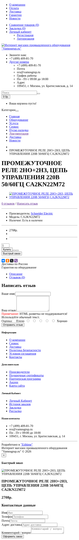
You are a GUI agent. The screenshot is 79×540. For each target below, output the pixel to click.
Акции (13, 382)
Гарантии (15, 15)
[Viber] (16, 260)
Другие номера (19, 61)
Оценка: (7, 321)
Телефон (7, 516)
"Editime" (27, 444)
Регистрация (25, 35)
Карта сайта (17, 385)
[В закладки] (14, 250)
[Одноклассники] (7, 260)
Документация (18, 133)
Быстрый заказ (11, 253)
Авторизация (25, 38)
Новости (15, 18)
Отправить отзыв (13, 324)
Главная (14, 116)
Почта (6, 520)
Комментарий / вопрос (16, 532)
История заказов (20, 404)
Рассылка (15, 411)
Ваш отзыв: (9, 310)
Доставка (15, 11)
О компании (17, 4)
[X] (11, 260)
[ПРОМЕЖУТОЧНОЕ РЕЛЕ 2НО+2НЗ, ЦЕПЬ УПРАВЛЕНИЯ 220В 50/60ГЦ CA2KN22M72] (43, 197)
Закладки (15, 407)
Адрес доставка (12, 524)
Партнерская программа (25, 378)
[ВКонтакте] (3, 260)
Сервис (14, 126)
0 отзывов (8, 203)
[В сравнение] (17, 250)
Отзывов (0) (17, 277)
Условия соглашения (22, 353)
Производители (19, 372)
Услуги (13, 123)
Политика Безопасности (25, 350)
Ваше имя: (8, 293)
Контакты (15, 357)
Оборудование (18, 119)
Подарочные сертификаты (26, 375)
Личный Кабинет (20, 400)
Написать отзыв (27, 203)
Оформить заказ (12, 536)
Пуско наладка (18, 130)
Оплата (14, 8)
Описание (15, 274)
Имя (4, 512)
